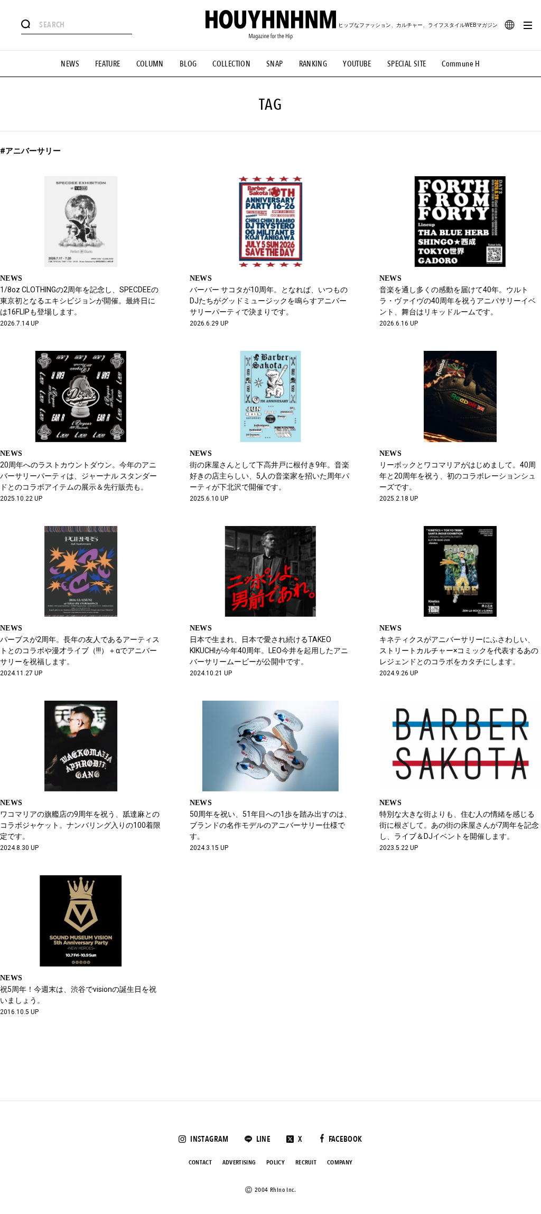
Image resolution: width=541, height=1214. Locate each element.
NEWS (70, 64)
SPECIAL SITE (406, 64)
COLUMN (150, 64)
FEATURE (107, 64)
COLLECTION (231, 64)
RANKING (313, 64)
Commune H (461, 64)
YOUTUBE (357, 64)
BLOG (188, 64)
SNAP (274, 64)
